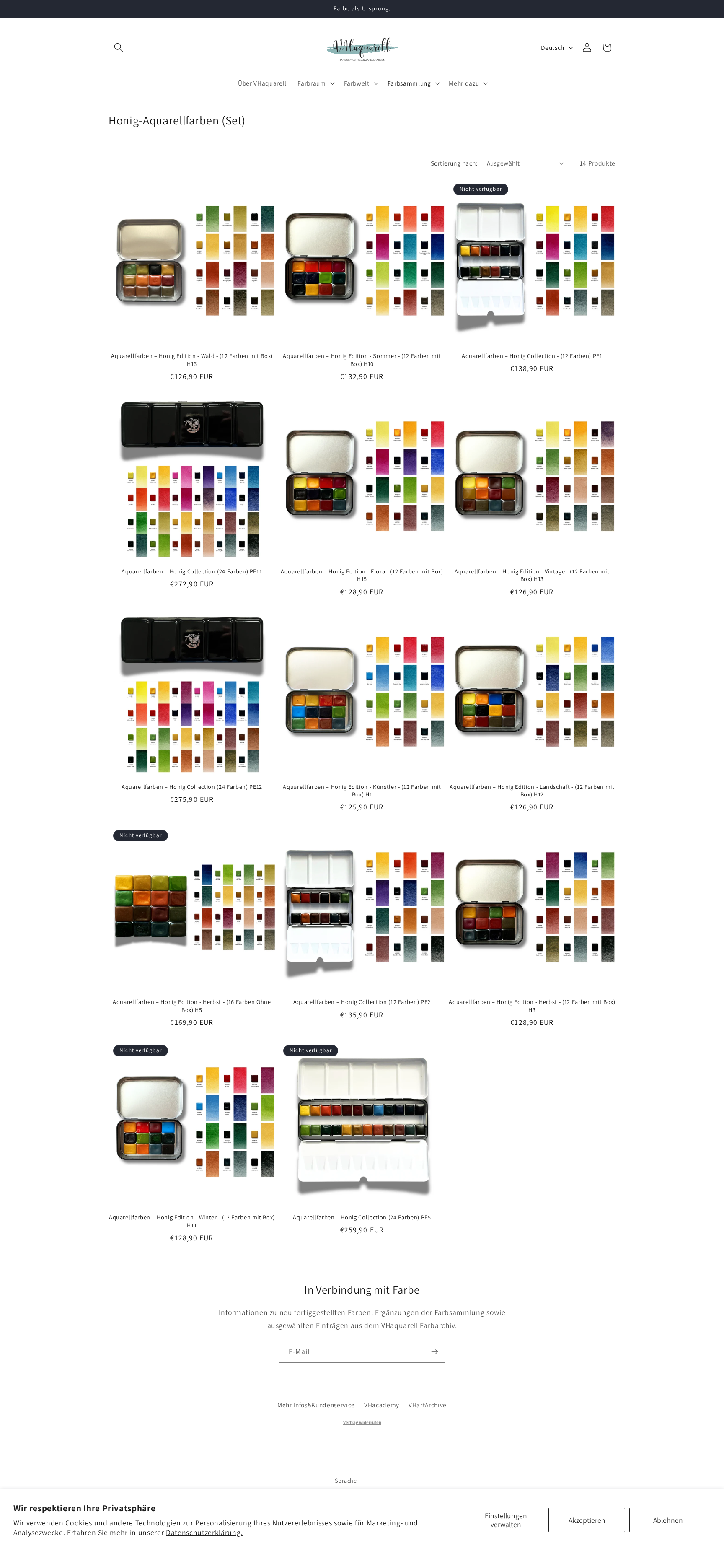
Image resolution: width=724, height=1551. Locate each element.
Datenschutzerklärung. (204, 1532)
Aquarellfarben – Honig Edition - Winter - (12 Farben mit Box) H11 (192, 1221)
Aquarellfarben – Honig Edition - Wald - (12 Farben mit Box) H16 (192, 360)
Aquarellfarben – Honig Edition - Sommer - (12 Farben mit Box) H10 (362, 360)
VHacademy (381, 1405)
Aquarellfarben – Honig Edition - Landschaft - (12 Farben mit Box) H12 (532, 791)
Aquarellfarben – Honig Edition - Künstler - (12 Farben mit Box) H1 (362, 791)
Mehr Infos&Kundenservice (316, 1405)
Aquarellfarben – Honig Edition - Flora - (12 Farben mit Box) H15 (362, 575)
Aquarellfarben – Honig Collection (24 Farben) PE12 (192, 787)
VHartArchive (428, 1405)
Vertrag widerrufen (362, 1422)
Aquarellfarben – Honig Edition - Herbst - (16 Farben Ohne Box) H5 (192, 1006)
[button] (119, 47)
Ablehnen (668, 1520)
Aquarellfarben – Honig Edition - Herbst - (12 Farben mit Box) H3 (532, 1006)
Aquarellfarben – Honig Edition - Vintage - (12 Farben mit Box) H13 (532, 575)
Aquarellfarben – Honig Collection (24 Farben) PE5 (362, 1217)
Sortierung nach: (454, 163)
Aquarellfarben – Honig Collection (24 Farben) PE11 (192, 571)
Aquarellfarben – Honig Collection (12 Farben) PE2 (362, 1002)
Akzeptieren (587, 1520)
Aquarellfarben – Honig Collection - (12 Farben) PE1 (532, 356)
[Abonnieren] (434, 1352)
